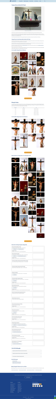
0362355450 (15, 312)
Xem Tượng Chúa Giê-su (28, 98)
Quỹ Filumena (28, 377)
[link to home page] (13, 1)
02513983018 (15, 287)
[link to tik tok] (39, 386)
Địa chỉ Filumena (19, 391)
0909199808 (15, 280)
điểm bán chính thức (41, 45)
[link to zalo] (55, 395)
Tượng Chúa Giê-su (25, 45)
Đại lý (18, 392)
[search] (45, 1)
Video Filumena (12, 392)
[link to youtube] (35, 386)
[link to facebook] (33, 386)
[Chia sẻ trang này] (41, 386)
